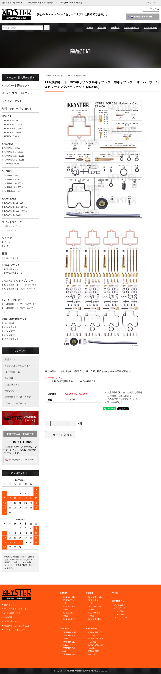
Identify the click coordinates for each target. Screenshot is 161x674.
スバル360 (9, 323)
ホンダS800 (9, 335)
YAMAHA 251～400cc (14, 160)
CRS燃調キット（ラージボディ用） (20, 285)
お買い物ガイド (131, 27)
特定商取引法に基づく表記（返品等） (126, 392)
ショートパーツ (11, 230)
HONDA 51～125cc (13, 124)
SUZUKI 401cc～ (12, 191)
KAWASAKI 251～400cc (15, 211)
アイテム (153, 9)
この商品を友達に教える (119, 395)
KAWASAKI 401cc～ (13, 215)
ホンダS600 (9, 331)
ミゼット (8, 242)
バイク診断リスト (13, 372)
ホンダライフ (10, 327)
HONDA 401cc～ (11, 136)
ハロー (7, 246)
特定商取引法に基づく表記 (18, 397)
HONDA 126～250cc (13, 128)
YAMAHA (7, 143)
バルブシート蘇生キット (16, 85)
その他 (115, 593)
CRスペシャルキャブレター (17, 280)
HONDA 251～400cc (13, 132)
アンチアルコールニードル (18, 365)
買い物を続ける (115, 402)
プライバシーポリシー (16, 403)
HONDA (6, 116)
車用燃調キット (119, 601)
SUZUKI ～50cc (11, 175)
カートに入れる (62, 435)
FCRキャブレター (62, 76)
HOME (89, 27)
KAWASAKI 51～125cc (15, 203)
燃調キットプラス (12, 226)
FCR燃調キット (80, 76)
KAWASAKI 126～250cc (15, 207)
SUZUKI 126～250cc (13, 183)
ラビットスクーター (13, 222)
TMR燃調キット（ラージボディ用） (20, 304)
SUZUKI (6, 171)
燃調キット (10, 359)
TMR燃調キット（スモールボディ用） (19, 310)
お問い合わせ (150, 27)
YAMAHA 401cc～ (12, 164)
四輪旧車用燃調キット (14, 319)
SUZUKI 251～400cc (13, 187)
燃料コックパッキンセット (17, 108)
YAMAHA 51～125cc (13, 152)
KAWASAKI (9, 198)
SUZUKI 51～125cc (13, 179)
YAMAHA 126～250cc (14, 156)
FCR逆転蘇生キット (13, 273)
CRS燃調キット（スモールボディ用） (19, 291)
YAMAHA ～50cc (12, 148)
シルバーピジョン (12, 258)
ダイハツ (7, 237)
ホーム (49, 76)
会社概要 (115, 27)
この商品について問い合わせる (122, 399)
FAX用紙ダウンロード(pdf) (21, 459)
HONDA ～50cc (11, 120)
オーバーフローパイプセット (18, 93)
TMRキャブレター (12, 300)
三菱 (4, 253)
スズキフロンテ (11, 339)
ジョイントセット (12, 101)
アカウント (150, 3)
